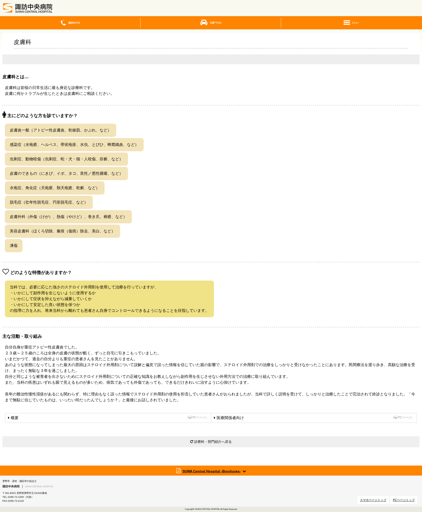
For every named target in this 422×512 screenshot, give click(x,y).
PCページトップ (404, 500)
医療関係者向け (315, 418)
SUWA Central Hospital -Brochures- (211, 471)
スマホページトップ (373, 500)
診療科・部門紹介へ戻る (212, 442)
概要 (109, 418)
